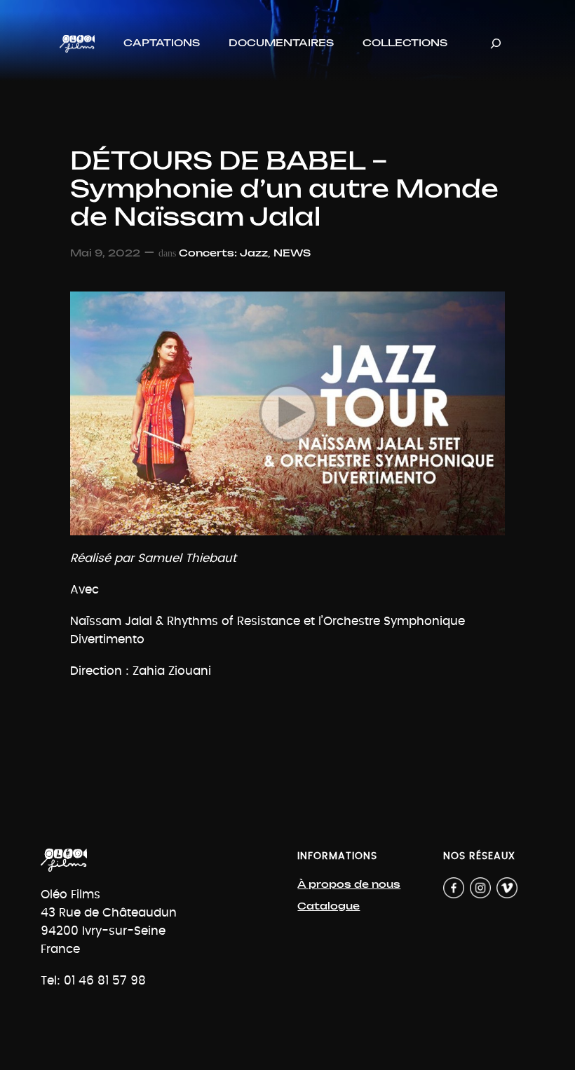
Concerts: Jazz (223, 253)
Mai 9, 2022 (105, 253)
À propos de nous (348, 884)
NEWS (292, 253)
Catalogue (328, 906)
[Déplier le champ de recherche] (495, 44)
